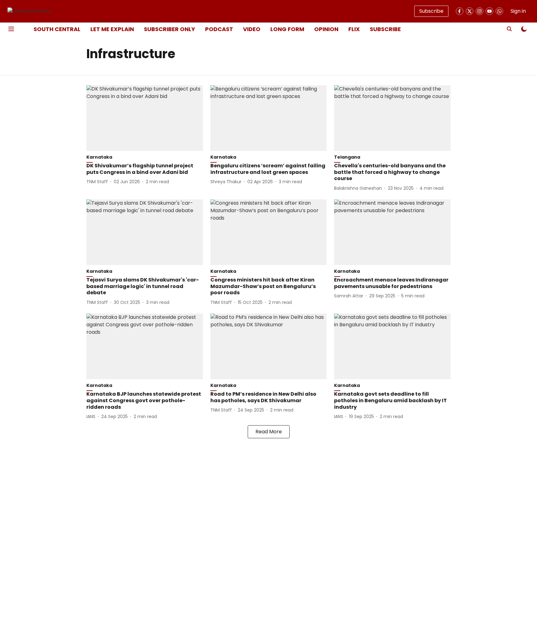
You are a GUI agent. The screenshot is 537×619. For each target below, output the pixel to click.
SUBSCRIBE (385, 29)
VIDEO (251, 29)
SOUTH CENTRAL (57, 29)
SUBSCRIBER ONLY (169, 29)
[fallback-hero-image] (144, 118)
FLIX (354, 29)
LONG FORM (287, 29)
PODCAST (219, 29)
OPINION (326, 29)
